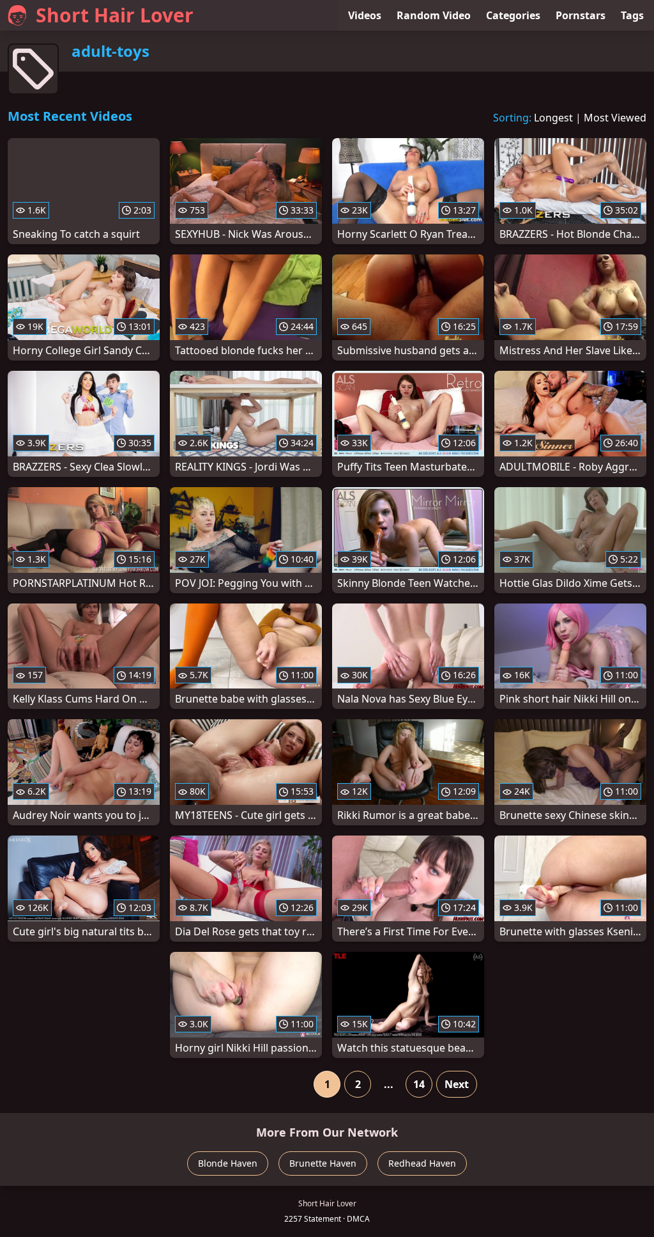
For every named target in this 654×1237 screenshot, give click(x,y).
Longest (553, 118)
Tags (632, 15)
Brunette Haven (322, 1163)
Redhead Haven (422, 1163)
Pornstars (580, 15)
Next (457, 1084)
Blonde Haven (227, 1163)
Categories (513, 15)
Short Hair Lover (115, 15)
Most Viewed (615, 118)
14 (419, 1084)
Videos (364, 15)
